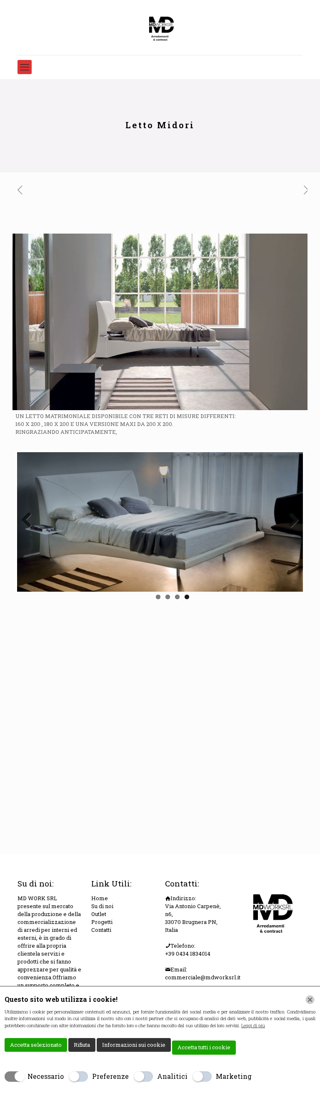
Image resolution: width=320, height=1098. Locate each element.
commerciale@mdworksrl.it (202, 977)
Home (99, 898)
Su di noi (102, 906)
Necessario (46, 1076)
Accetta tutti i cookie (204, 1047)
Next (290, 520)
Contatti (101, 930)
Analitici (172, 1076)
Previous (29, 520)
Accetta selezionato (36, 1044)
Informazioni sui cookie (133, 1044)
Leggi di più (253, 1025)
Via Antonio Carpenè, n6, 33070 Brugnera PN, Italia (193, 918)
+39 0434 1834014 (187, 953)
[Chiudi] (310, 999)
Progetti (101, 922)
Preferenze (110, 1076)
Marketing (234, 1076)
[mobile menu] (25, 67)
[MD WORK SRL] (160, 27)
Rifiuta (82, 1044)
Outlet (98, 914)
